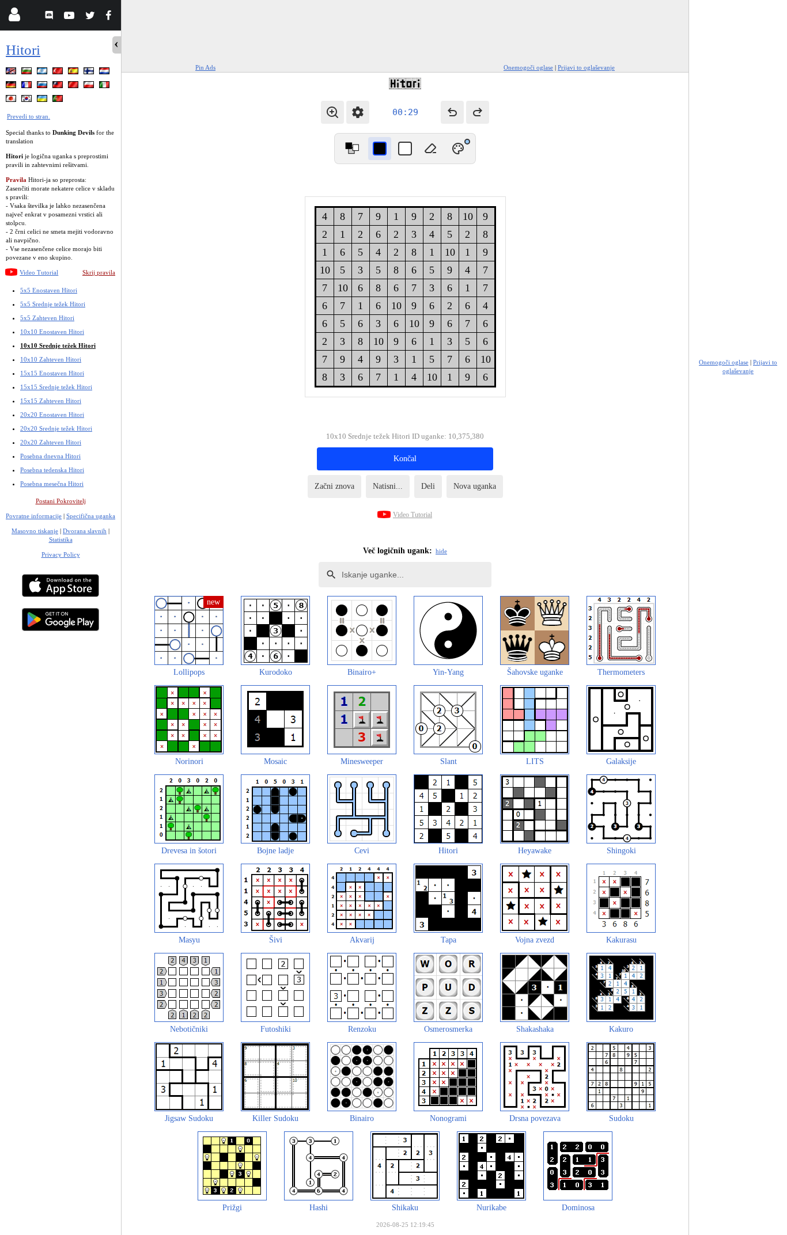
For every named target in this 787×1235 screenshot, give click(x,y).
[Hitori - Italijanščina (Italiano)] (105, 86)
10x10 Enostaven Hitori (52, 331)
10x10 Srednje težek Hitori (58, 345)
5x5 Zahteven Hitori (47, 317)
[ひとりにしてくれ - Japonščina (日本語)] (12, 100)
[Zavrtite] (352, 148)
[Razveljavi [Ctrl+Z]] (452, 112)
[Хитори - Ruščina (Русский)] (43, 86)
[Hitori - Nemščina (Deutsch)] (12, 86)
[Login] (14, 17)
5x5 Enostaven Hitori (48, 290)
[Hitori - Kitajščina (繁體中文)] (58, 86)
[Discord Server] (50, 17)
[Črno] (379, 148)
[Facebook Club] (111, 17)
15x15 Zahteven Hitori (50, 400)
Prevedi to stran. (28, 116)
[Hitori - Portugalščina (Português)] (58, 100)
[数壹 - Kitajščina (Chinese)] (74, 86)
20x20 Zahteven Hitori (50, 442)
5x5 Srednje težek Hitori (52, 304)
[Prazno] (430, 148)
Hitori (23, 50)
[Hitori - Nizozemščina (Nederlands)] (105, 72)
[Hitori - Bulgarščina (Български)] (27, 72)
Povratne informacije (34, 515)
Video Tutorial (39, 272)
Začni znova (334, 486)
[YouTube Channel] (70, 17)
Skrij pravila (98, 272)
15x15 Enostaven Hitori (52, 373)
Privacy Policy (60, 554)
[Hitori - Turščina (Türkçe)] (58, 72)
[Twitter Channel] (91, 17)
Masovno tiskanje (35, 530)
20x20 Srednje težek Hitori (56, 428)
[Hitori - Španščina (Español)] (74, 72)
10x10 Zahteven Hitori (50, 359)
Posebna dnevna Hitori (50, 456)
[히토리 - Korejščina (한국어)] (27, 100)
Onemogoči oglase (528, 67)
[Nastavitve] (357, 112)
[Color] (458, 148)
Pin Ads (205, 67)
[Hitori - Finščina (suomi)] (90, 72)
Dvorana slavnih (85, 530)
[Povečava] (332, 112)
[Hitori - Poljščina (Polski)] (90, 86)
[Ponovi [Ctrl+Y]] (477, 112)
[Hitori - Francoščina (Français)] (27, 86)
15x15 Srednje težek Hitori (56, 386)
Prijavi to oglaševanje (586, 67)
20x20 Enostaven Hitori (52, 414)
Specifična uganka (90, 515)
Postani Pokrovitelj (61, 500)
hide (441, 551)
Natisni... (388, 486)
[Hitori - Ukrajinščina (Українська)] (43, 100)
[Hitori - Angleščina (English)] (12, 72)
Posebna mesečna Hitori (52, 483)
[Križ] (405, 148)
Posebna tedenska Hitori (52, 469)
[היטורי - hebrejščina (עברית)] (43, 72)
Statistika (61, 539)
